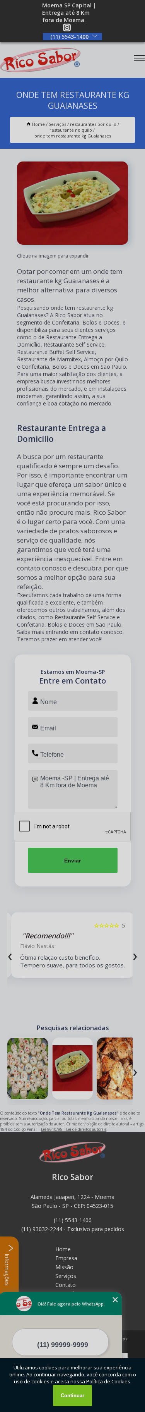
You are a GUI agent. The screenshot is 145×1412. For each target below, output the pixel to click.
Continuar (72, 1395)
